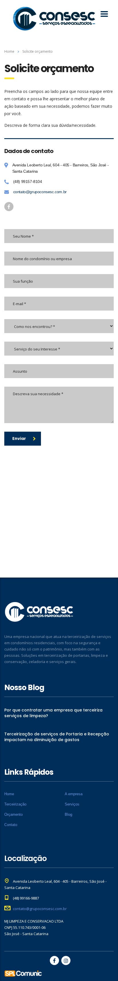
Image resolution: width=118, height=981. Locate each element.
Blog (68, 814)
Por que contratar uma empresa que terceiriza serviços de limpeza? (53, 713)
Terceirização (15, 804)
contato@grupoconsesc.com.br (40, 191)
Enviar (19, 438)
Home (9, 51)
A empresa (73, 794)
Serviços (72, 804)
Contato (10, 825)
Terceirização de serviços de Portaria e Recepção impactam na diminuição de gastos (56, 737)
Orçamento (13, 814)
